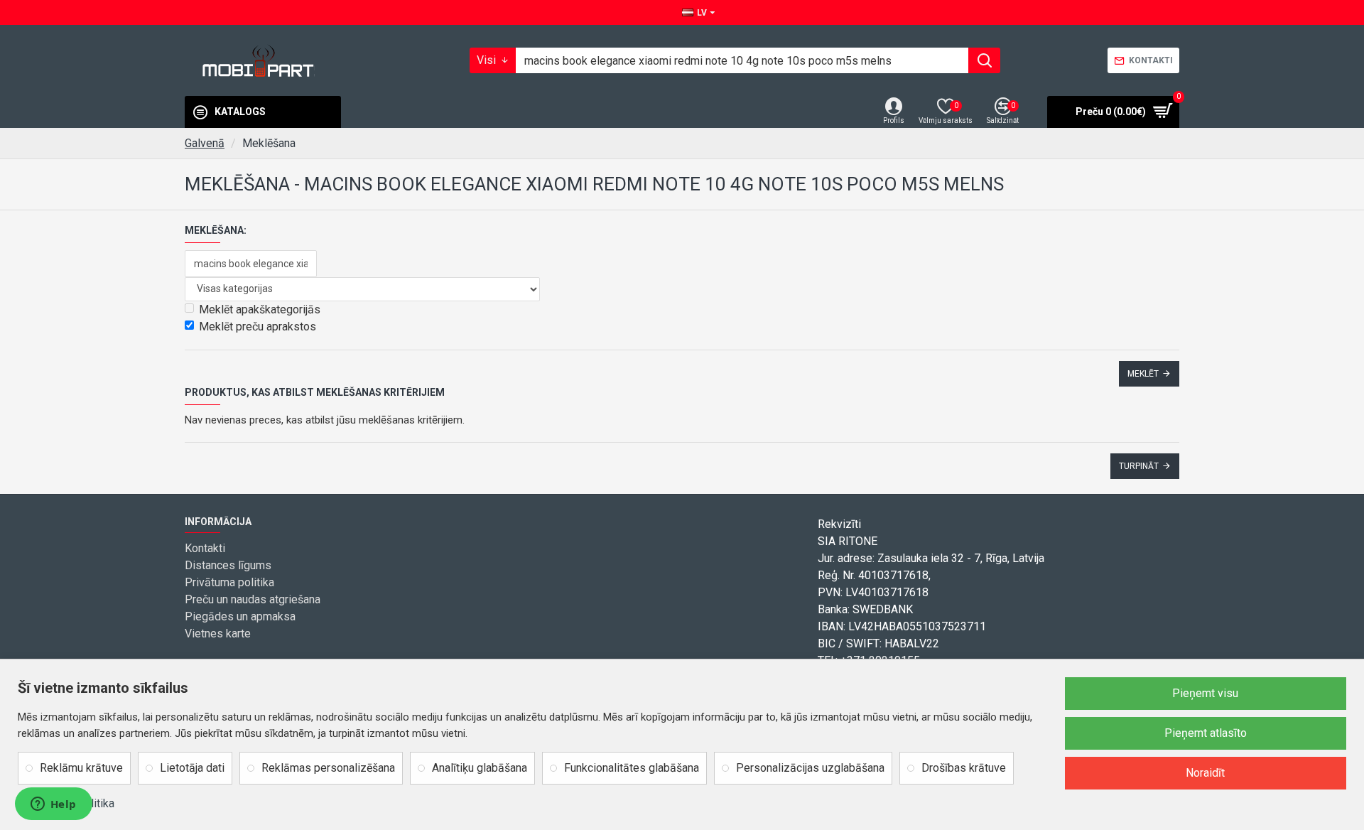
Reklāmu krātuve (81, 768)
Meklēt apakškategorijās (259, 309)
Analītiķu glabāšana (479, 768)
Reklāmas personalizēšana (328, 768)
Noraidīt (1205, 773)
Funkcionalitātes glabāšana (631, 768)
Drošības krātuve (963, 768)
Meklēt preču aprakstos (257, 326)
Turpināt (1139, 466)
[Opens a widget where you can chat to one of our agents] (53, 805)
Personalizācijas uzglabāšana (810, 768)
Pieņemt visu (1205, 693)
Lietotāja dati (192, 768)
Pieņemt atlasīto (1205, 733)
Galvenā (204, 143)
